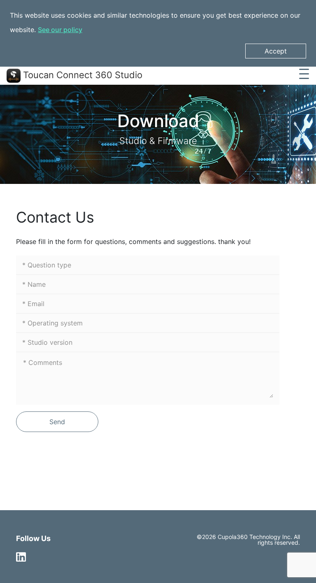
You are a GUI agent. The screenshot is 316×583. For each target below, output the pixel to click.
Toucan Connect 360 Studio (81, 75)
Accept (276, 51)
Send (57, 422)
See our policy (60, 30)
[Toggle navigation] (304, 75)
